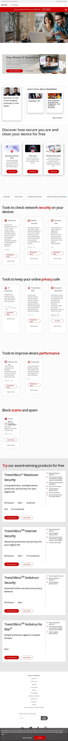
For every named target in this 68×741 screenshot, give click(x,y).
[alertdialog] (34, 734)
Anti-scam (19, 197)
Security (6, 197)
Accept (40, 737)
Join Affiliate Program (61, 1)
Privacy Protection (35, 197)
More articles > (58, 118)
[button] (66, 5)
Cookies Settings (27, 737)
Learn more (9, 260)
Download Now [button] (12, 518)
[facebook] (38, 728)
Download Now (8, 255)
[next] (66, 197)
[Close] (65, 731)
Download (10, 171)
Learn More (26, 517)
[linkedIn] (22, 728)
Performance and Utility (56, 197)
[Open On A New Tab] (12, 92)
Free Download (13, 70)
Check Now (9, 439)
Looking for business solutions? (9, 1)
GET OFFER (46, 9)
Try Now (55, 320)
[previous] (1, 197)
